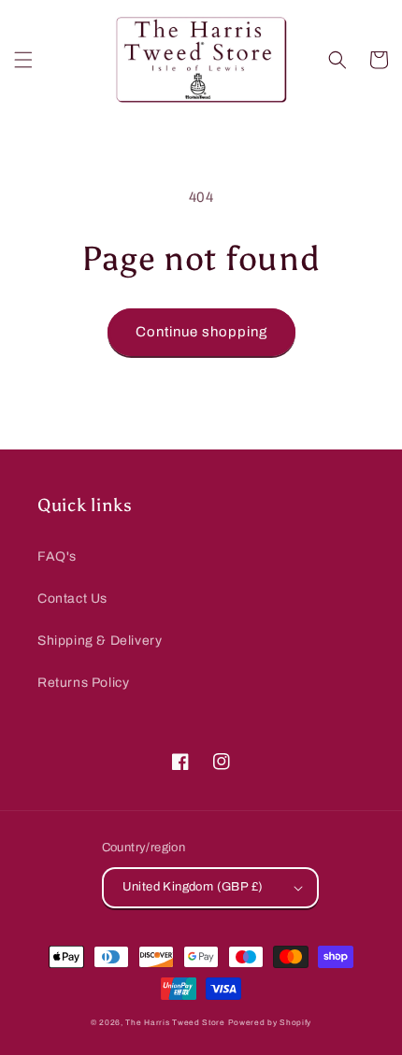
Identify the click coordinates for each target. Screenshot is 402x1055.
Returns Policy (83, 683)
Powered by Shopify (270, 1023)
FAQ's (57, 556)
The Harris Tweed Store (174, 1023)
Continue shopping (201, 331)
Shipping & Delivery (99, 641)
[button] (23, 59)
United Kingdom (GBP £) (193, 886)
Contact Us (72, 599)
